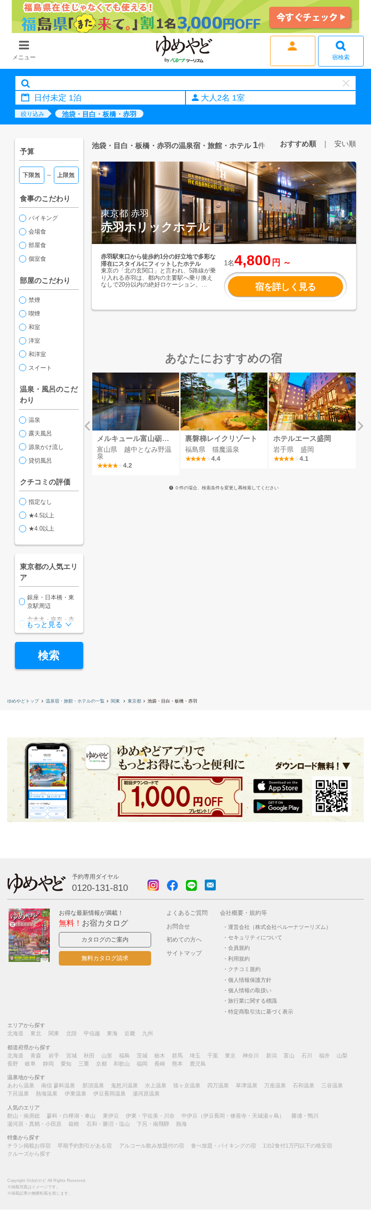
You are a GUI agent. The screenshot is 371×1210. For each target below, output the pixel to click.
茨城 (142, 1055)
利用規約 (239, 958)
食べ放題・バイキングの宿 (223, 1146)
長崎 (159, 1064)
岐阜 (30, 1064)
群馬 (177, 1055)
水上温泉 (155, 1085)
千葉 (212, 1055)
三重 (83, 1064)
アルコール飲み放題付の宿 (151, 1146)
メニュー (24, 57)
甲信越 (92, 1033)
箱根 (73, 1124)
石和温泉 (303, 1085)
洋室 (34, 340)
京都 (101, 1064)
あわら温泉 (20, 1085)
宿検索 (341, 57)
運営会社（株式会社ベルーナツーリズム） (279, 927)
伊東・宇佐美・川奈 (150, 1116)
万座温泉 (275, 1085)
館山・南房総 (23, 1116)
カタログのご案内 (104, 939)
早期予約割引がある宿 (84, 1146)
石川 (306, 1055)
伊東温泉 (75, 1093)
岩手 (53, 1055)
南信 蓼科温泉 (58, 1085)
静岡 (48, 1064)
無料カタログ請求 (104, 958)
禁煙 (34, 300)
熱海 (181, 1124)
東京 (230, 1055)
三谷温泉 (332, 1085)
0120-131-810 (100, 888)
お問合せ (178, 926)
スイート (40, 367)
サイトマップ (184, 953)
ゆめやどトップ (23, 700)
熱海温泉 (46, 1093)
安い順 (345, 143)
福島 (124, 1055)
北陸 (71, 1033)
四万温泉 (218, 1085)
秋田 (89, 1055)
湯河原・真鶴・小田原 (34, 1124)
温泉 (34, 419)
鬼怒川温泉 (124, 1085)
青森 (35, 1055)
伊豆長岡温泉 (109, 1093)
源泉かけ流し (46, 447)
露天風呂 (40, 433)
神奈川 (251, 1055)
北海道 (15, 1033)
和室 (34, 327)
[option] (136, 424)
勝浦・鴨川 (305, 1116)
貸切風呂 (40, 460)
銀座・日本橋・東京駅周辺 (50, 602)
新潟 (271, 1055)
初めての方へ (184, 939)
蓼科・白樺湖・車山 (71, 1116)
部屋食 (37, 245)
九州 (147, 1033)
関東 (116, 700)
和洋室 (37, 354)
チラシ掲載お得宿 (29, 1146)
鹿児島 (198, 1064)
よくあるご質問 (187, 912)
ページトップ (337, 1180)
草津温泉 (246, 1085)
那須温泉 (93, 1085)
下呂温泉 (18, 1093)
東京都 (134, 700)
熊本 (177, 1064)
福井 (324, 1055)
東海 (112, 1033)
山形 (106, 1055)
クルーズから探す (29, 1154)
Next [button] (360, 426)
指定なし (40, 501)
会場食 (37, 231)
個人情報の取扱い (249, 990)
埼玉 (195, 1055)
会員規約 (239, 948)
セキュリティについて (255, 937)
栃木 (159, 1055)
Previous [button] (87, 426)
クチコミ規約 (244, 969)
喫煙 (34, 313)
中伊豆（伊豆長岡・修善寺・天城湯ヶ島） (233, 1116)
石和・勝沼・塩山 (108, 1124)
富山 (289, 1055)
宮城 (71, 1055)
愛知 (66, 1064)
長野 (12, 1064)
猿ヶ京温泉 (186, 1085)
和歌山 (122, 1064)
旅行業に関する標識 (252, 1001)
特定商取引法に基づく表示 (260, 1011)
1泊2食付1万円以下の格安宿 (297, 1146)
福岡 (142, 1064)
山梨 (342, 1055)
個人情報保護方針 (249, 980)
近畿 (129, 1033)
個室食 (37, 258)
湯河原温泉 (146, 1093)
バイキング (43, 218)
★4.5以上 (41, 515)
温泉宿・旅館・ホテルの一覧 (75, 700)
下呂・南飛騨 (153, 1124)
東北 (35, 1033)
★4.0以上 (41, 528)
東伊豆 (111, 1116)
